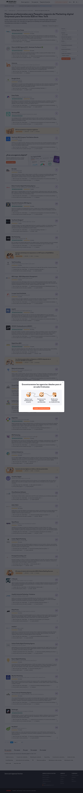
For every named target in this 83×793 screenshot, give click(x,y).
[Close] (62, 382)
